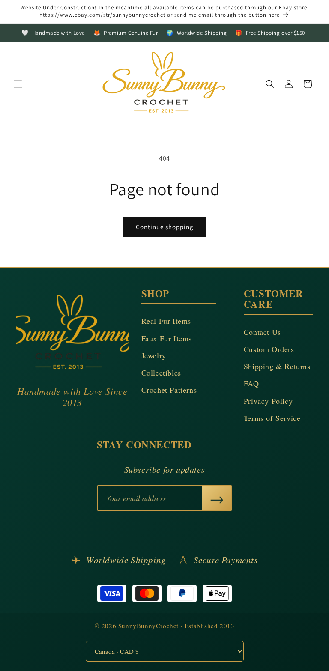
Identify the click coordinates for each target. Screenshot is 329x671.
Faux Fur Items (166, 338)
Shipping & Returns (277, 366)
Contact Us (262, 332)
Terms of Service (272, 418)
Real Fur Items (166, 321)
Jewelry (153, 355)
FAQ (251, 383)
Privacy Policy (268, 401)
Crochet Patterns (169, 390)
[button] (18, 84)
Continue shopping (165, 227)
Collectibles (161, 372)
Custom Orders (269, 349)
